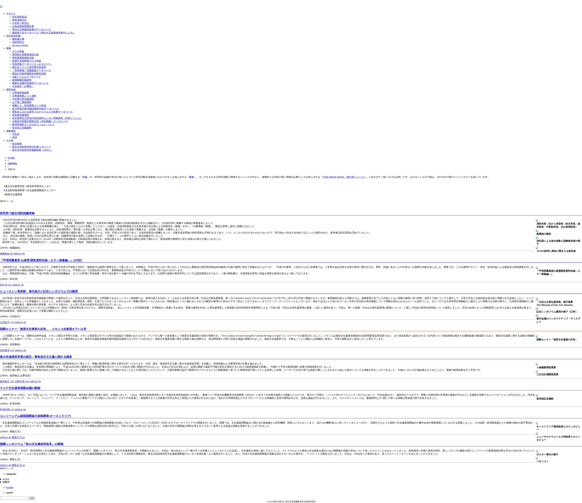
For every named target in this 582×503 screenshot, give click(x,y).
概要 (191, 177)
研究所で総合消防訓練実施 (17, 213)
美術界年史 (18, 42)
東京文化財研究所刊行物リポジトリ (31, 147)
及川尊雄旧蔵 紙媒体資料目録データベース (35, 108)
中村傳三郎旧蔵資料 (23, 99)
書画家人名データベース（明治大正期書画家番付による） (43, 32)
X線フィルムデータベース (26, 76)
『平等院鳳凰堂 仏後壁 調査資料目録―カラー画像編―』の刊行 (41, 260)
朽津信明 (7, 409)
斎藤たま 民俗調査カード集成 (29, 105)
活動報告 (11, 131)
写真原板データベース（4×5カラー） (32, 64)
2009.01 (19, 253)
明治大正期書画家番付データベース (31, 29)
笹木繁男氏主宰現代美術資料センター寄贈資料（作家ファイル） (47, 118)
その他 (9, 140)
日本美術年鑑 (13, 36)
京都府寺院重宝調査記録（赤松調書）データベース (40, 121)
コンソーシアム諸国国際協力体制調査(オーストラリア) (35, 415)
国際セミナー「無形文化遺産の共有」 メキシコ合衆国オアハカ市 (43, 328)
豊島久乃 (18, 437)
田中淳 (6, 285)
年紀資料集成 (19, 16)
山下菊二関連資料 (22, 102)
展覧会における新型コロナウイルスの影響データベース (42, 112)
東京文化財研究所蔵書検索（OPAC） (32, 150)
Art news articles (20, 45)
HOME (11, 158)
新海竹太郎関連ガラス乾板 (26, 61)
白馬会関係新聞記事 (23, 26)
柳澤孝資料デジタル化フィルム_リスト (33, 124)
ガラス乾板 (18, 51)
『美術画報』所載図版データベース (31, 70)
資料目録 (11, 89)
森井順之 (7, 381)
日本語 (15, 134)
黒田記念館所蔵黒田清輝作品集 (29, 73)
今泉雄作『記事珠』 (23, 86)
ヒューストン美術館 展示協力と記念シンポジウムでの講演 (39, 291)
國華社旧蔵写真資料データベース (30, 83)
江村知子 (7, 322)
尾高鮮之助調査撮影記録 (25, 54)
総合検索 (17, 143)
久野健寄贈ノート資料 (24, 96)
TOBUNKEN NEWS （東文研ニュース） (344, 177)
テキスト (11, 13)
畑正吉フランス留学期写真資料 (29, 67)
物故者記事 (18, 39)
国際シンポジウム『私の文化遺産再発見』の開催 (31, 444)
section (6, 479)
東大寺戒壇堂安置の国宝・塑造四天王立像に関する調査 (36, 356)
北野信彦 (22, 381)
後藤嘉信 (6, 253)
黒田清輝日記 (19, 20)
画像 (8, 48)
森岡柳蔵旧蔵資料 (22, 80)
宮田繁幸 (7, 350)
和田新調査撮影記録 (23, 57)
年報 (84, 177)
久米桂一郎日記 (20, 23)
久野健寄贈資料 (20, 92)
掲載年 (6, 482)
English (9, 487)
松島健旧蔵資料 (20, 115)
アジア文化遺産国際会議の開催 (20, 388)
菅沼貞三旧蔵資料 (22, 127)
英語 (14, 137)
